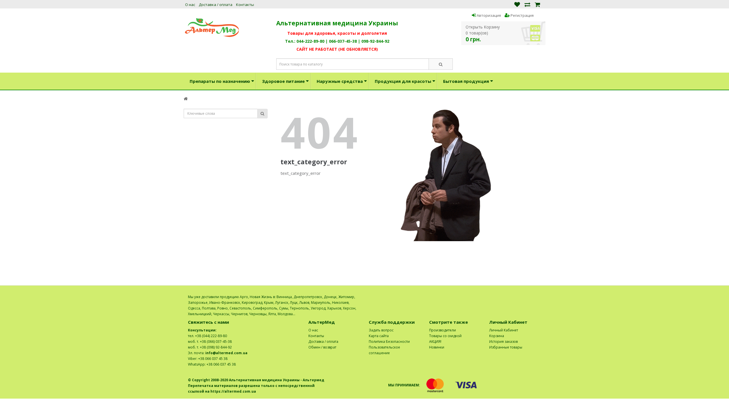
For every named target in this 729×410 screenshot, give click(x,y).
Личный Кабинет (503, 330)
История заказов (503, 341)
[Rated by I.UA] (528, 296)
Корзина (496, 335)
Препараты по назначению (220, 81)
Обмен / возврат (322, 347)
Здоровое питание (283, 81)
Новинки (436, 347)
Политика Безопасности (389, 341)
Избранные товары (505, 347)
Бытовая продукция (466, 81)
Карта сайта (379, 335)
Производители (442, 330)
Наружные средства (340, 81)
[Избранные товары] (517, 4)
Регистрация (522, 15)
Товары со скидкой (445, 335)
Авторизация (488, 15)
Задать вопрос (381, 330)
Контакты (245, 4)
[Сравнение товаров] (527, 4)
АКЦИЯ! (435, 341)
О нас (190, 4)
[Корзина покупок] (537, 4)
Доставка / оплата (215, 4)
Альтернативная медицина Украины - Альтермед (276, 380)
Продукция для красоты (403, 81)
